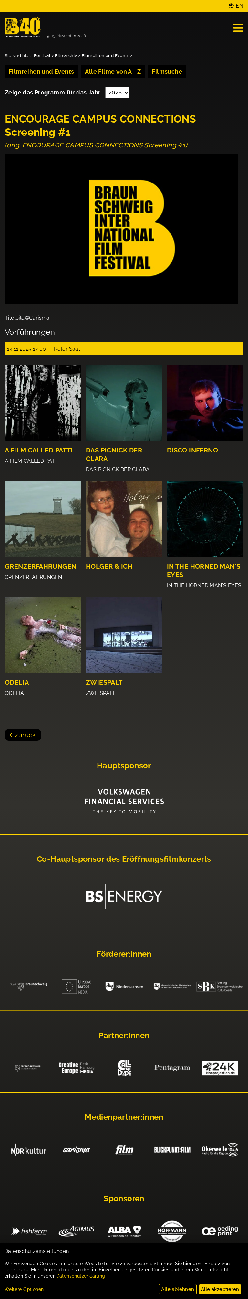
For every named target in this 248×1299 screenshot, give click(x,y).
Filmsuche (167, 71)
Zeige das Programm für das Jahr (53, 92)
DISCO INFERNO (192, 450)
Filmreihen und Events (105, 55)
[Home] (45, 28)
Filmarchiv (66, 55)
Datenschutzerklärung (80, 1276)
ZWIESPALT (104, 682)
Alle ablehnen (177, 1289)
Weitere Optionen (24, 1289)
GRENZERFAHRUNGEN (40, 566)
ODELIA (17, 682)
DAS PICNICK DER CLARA (114, 454)
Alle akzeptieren (220, 1289)
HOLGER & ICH (109, 566)
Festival (42, 55)
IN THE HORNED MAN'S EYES (204, 571)
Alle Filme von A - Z (113, 71)
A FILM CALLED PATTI (39, 450)
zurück (25, 735)
